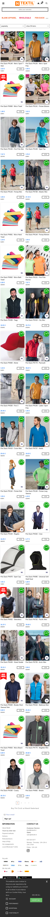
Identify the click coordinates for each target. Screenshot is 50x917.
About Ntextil (6, 828)
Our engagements (8, 844)
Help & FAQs (6, 841)
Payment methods (8, 833)
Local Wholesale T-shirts (10, 847)
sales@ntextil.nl (32, 835)
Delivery (5, 836)
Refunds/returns (7, 839)
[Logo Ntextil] (24, 3)
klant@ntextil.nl (31, 830)
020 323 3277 (31, 840)
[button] (38, 3)
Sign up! (7, 819)
